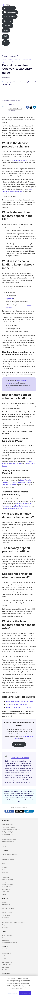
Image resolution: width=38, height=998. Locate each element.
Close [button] (6, 42)
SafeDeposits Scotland (9, 484)
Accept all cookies (25, 993)
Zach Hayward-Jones (15, 109)
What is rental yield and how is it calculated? (19, 701)
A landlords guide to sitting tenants (16, 704)
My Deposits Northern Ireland (22, 506)
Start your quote (19, 744)
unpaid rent (9, 298)
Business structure (7, 59)
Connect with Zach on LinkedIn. (21, 782)
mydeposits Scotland (24, 482)
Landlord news (17, 59)
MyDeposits (18, 463)
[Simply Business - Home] (6, 5)
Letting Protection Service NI (13, 508)
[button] (19, 33)
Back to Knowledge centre (10, 56)
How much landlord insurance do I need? (18, 707)
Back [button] (5, 36)
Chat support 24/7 (10, 12)
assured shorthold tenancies (20, 160)
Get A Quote (7, 21)
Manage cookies (12, 993)
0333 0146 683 (9, 8)
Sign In (6, 30)
